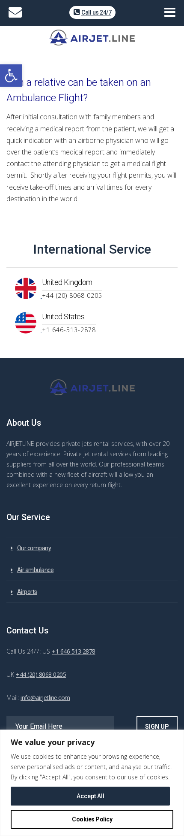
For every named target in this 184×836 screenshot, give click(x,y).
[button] (11, 75)
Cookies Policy (92, 819)
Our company (34, 548)
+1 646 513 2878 (73, 651)
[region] (92, 783)
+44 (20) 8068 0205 (41, 674)
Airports (27, 591)
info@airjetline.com (45, 698)
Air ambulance (35, 569)
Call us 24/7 (96, 12)
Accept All (90, 796)
